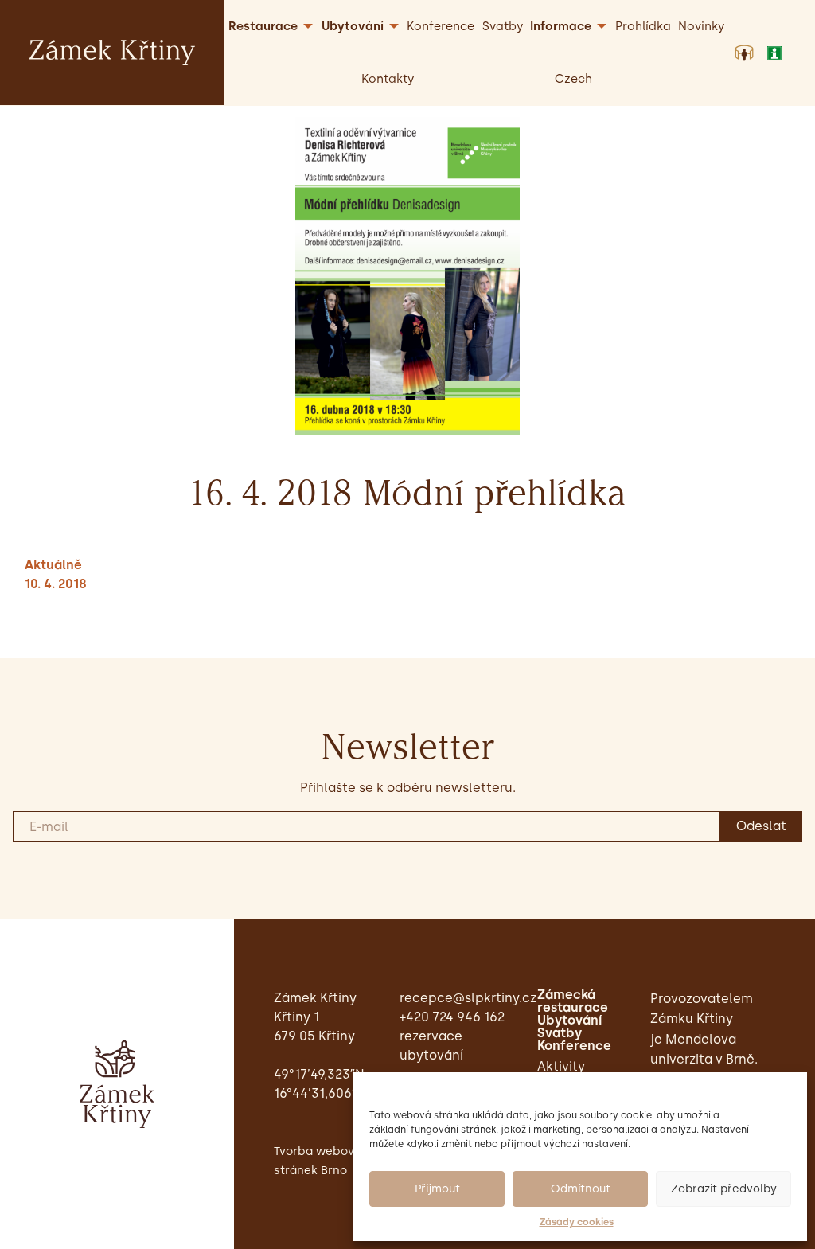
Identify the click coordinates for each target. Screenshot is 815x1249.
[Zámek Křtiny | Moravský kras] (112, 51)
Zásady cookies (577, 1222)
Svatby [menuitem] (502, 26)
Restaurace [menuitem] (263, 26)
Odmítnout (580, 1189)
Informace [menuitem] (560, 26)
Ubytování (569, 1020)
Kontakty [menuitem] (387, 79)
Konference (574, 1046)
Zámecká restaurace (572, 1001)
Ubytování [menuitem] (353, 26)
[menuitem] (573, 79)
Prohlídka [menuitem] (643, 26)
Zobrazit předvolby (724, 1189)
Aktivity (561, 1066)
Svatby (559, 1033)
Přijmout (437, 1189)
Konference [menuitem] (440, 26)
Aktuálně (53, 564)
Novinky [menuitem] (701, 26)
